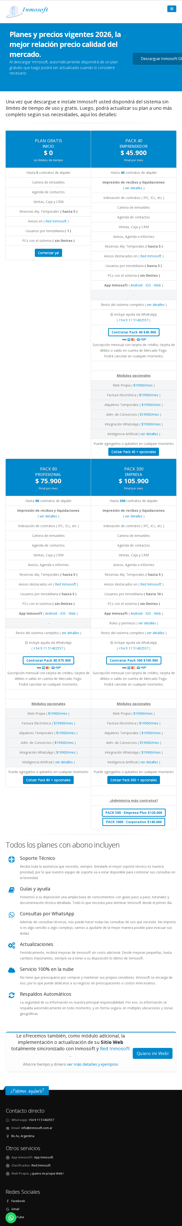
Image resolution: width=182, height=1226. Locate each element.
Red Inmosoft (57, 221)
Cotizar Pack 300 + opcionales (133, 780)
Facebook (18, 1201)
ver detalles (134, 188)
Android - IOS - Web (146, 285)
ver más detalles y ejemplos (92, 1064)
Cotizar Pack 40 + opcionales (133, 451)
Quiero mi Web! (152, 1053)
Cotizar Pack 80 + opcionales (48, 780)
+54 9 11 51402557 (134, 320)
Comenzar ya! (48, 252)
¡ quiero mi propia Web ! (47, 1173)
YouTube (17, 1217)
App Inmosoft (43, 1157)
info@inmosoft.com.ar (36, 1128)
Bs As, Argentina (22, 1136)
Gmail (15, 1209)
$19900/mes (143, 385)
